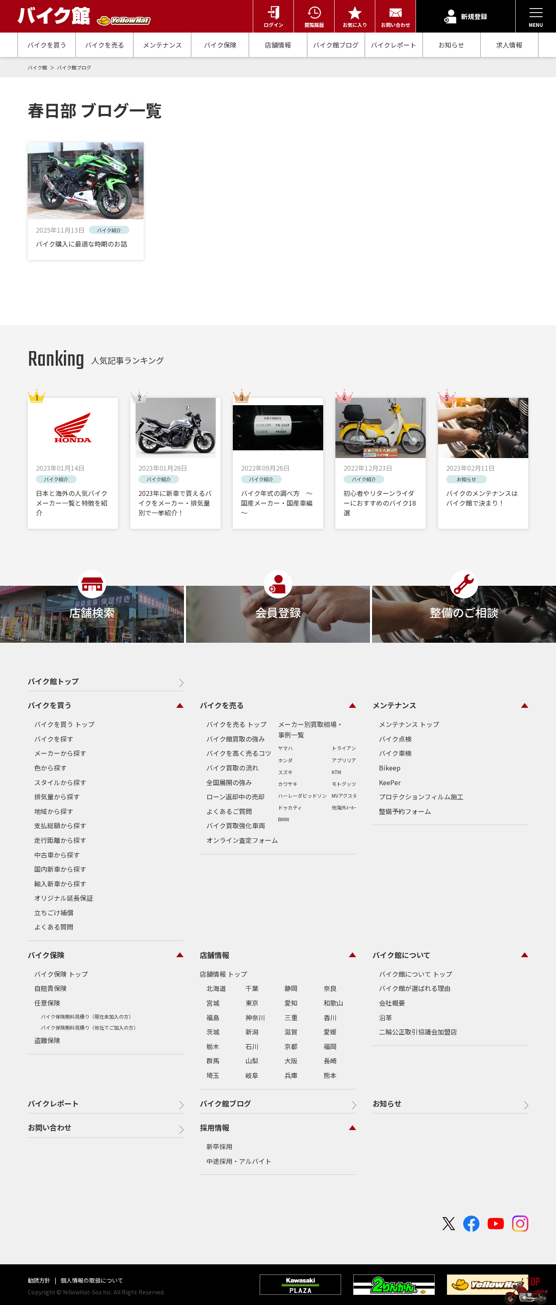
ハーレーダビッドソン (302, 795)
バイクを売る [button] (222, 705)
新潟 (251, 1032)
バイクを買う (46, 45)
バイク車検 (395, 753)
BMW (283, 819)
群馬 (212, 1060)
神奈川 (255, 1017)
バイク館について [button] (401, 954)
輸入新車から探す (60, 883)
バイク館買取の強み (235, 739)
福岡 (330, 1046)
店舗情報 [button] (214, 954)
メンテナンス (162, 45)
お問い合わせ (50, 1127)
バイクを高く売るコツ (238, 753)
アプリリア (344, 760)
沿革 (385, 1017)
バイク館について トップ (415, 974)
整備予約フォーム (405, 811)
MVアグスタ (344, 795)
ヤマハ (285, 747)
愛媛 (330, 1032)
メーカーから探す (60, 753)
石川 (251, 1046)
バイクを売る (104, 45)
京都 (291, 1046)
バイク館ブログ (336, 45)
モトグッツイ (346, 783)
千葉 (251, 988)
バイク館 (38, 67)
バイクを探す (53, 739)
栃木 (212, 1046)
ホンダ (285, 760)
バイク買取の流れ (232, 768)
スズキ (285, 771)
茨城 (212, 1032)
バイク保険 (220, 45)
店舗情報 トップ (223, 974)
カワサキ (288, 783)
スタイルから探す (60, 782)
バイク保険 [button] (46, 954)
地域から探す (53, 811)
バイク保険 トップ (61, 974)
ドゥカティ (290, 807)
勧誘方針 (40, 1280)
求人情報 (509, 45)
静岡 (291, 988)
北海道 (216, 988)
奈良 (330, 988)
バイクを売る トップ (236, 724)
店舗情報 (278, 45)
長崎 (330, 1060)
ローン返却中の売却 (235, 796)
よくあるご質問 (229, 811)
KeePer (390, 782)
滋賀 (291, 1032)
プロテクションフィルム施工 (421, 796)
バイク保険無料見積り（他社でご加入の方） (89, 1027)
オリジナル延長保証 (63, 898)
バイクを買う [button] (50, 705)
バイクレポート (393, 45)
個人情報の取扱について (91, 1280)
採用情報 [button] (214, 1127)
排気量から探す (57, 796)
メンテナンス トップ (409, 724)
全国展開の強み (229, 782)
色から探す (50, 768)
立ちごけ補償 (53, 912)
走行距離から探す (60, 840)
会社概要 (392, 1003)
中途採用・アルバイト (238, 1161)
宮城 (212, 1003)
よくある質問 (53, 927)
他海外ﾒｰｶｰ (344, 807)
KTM (336, 771)
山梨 (251, 1060)
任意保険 (47, 1003)
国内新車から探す (60, 869)
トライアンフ (346, 747)
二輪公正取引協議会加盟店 (418, 1032)
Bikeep (390, 768)
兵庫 (291, 1075)
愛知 (291, 1003)
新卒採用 (219, 1146)
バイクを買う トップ (64, 724)
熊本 (330, 1075)
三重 (291, 1017)
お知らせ (451, 45)
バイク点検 (395, 739)
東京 (251, 1003)
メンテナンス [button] (394, 705)
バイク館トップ (53, 681)
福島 (212, 1017)
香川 (330, 1017)
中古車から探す (57, 855)
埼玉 (212, 1075)
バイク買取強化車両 (235, 825)
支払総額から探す (60, 825)
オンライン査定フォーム (242, 840)
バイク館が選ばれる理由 (415, 988)
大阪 (291, 1060)
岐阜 (251, 1075)
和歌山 (333, 1003)
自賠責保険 (50, 988)
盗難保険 (47, 1040)
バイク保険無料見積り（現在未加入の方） (87, 1016)
